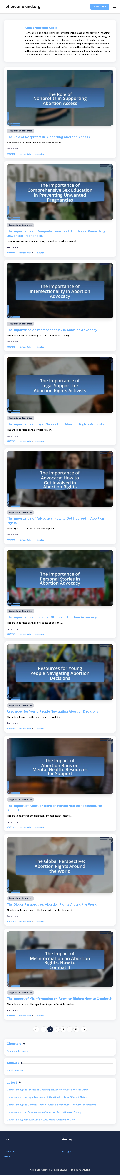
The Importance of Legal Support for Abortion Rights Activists (55, 424)
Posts (7, 1156)
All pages (66, 1151)
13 (76, 1029)
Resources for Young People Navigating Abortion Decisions (52, 711)
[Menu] (114, 7)
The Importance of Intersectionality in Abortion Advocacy (52, 330)
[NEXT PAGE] (84, 1029)
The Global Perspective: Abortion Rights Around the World (52, 904)
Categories (10, 1151)
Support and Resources (20, 130)
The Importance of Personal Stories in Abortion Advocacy (52, 617)
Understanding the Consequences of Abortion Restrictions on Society (44, 1112)
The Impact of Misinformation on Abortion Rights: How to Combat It (59, 999)
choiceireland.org (22, 6)
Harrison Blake (15, 1070)
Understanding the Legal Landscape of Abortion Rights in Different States (47, 1097)
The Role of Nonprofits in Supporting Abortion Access (48, 137)
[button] (99, 7)
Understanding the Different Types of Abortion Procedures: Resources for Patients (51, 1104)
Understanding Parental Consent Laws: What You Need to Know (41, 1119)
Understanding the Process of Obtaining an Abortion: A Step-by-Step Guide (47, 1089)
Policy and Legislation (18, 1050)
